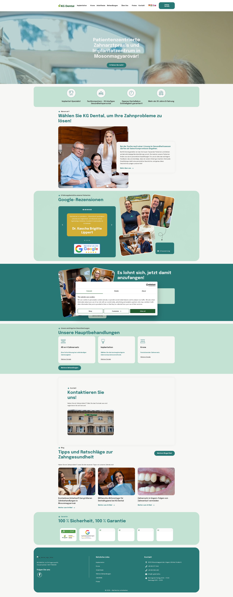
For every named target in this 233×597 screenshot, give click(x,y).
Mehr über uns (125, 168)
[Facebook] (39, 575)
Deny (90, 311)
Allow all (142, 311)
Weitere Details (66, 359)
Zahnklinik (99, 578)
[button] (62, 225)
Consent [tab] (89, 291)
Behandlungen (112, 5)
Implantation (82, 5)
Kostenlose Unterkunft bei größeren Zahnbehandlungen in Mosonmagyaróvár (75, 500)
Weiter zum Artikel (65, 507)
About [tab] (144, 291)
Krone (92, 5)
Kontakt (142, 5)
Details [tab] (116, 291)
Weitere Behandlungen (103, 574)
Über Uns (124, 5)
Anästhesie (101, 5)
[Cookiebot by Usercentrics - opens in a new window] (147, 285)
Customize (115, 311)
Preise (134, 5)
